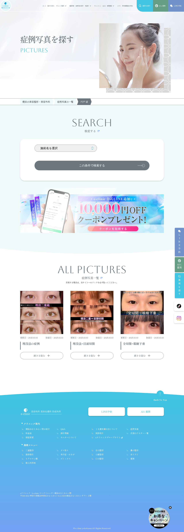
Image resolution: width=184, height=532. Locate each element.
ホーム (44, 6)
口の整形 (99, 458)
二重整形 (30, 450)
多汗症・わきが (68, 454)
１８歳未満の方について (106, 429)
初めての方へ (51, 6)
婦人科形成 (31, 462)
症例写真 (134, 429)
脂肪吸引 (30, 454)
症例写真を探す (80, 6)
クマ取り (65, 450)
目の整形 (99, 450)
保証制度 (30, 437)
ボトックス (66, 458)
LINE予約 (179, 243)
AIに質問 (179, 266)
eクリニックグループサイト (108, 437)
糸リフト (134, 454)
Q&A (104, 6)
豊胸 (132, 458)
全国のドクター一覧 (139, 433)
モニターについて (69, 437)
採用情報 (109, 6)
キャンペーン (97, 6)
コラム (119, 6)
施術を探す (179, 287)
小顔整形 (99, 454)
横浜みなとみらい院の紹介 (38, 429)
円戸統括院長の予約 (127, 6)
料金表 (87, 6)
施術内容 (72, 6)
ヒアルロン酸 (32, 458)
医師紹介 (99, 433)
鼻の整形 (134, 450)
